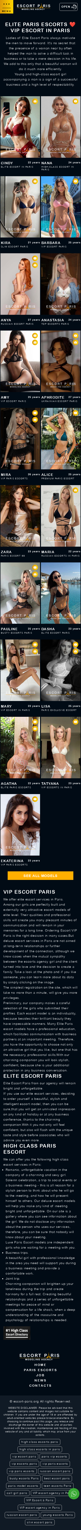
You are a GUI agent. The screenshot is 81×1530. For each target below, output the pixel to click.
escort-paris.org (26, 1401)
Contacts (40, 1385)
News (40, 1380)
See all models (40, 876)
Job (40, 1375)
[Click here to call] (73, 1493)
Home (40, 1365)
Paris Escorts (40, 1370)
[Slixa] (40, 1333)
